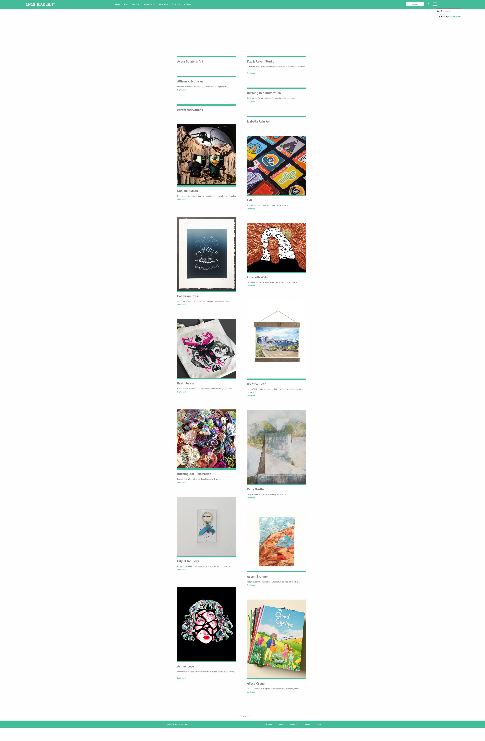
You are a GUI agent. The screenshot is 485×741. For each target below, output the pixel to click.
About (117, 4)
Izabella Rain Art (258, 121)
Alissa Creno (256, 683)
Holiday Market (149, 4)
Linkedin (307, 724)
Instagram (294, 724)
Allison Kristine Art (190, 81)
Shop (318, 724)
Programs (176, 4)
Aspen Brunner (257, 576)
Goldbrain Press (188, 296)
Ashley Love (185, 666)
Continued (251, 73)
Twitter (281, 724)
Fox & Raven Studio (260, 61)
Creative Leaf (256, 384)
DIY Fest (135, 4)
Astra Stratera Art (190, 61)
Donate (415, 4)
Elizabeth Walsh (258, 277)
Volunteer (188, 4)
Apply (126, 4)
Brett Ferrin (185, 383)
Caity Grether (256, 489)
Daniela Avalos (187, 190)
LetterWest (163, 4)
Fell (249, 200)
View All (246, 716)
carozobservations (190, 109)
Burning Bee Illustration (264, 93)
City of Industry (188, 561)
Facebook (269, 724)
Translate (457, 16)
